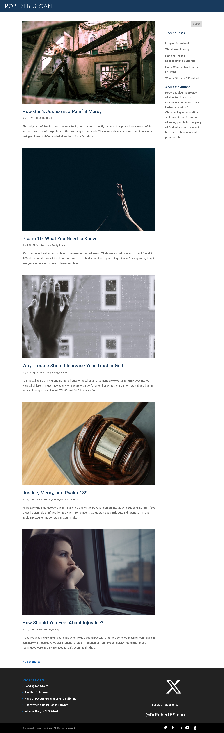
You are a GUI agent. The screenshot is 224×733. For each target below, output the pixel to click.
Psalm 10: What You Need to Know (59, 238)
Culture (55, 499)
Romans (63, 372)
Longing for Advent (177, 43)
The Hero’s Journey (177, 49)
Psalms (63, 245)
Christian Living (43, 245)
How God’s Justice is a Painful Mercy (61, 111)
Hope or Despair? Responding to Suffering (50, 698)
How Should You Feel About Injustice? (62, 623)
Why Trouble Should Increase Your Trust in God (72, 365)
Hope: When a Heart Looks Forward (46, 704)
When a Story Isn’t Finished (182, 78)
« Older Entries (31, 661)
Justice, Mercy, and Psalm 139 (55, 493)
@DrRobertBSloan (165, 715)
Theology (50, 118)
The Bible (40, 118)
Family (55, 245)
